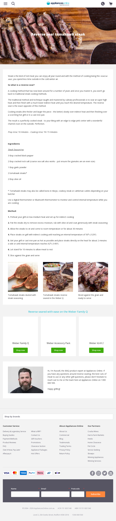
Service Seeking (94, 450)
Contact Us (35, 435)
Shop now (20, 350)
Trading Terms (65, 446)
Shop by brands (12, 416)
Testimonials (64, 442)
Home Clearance (94, 442)
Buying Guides (8, 435)
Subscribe (95, 494)
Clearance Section (38, 446)
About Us (63, 431)
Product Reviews (9, 442)
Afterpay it (7, 453)
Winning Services (94, 461)
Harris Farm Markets (96, 435)
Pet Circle (91, 446)
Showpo (91, 453)
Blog (61, 439)
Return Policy (64, 453)
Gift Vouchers (36, 439)
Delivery (6, 431)
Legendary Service (18, 431)
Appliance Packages (39, 450)
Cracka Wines (93, 431)
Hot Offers (35, 453)
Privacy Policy (64, 450)
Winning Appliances (95, 457)
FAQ (4, 446)
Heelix (90, 439)
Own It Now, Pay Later (11, 450)
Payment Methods (10, 439)
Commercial (64, 435)
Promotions (36, 442)
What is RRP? (36, 431)
